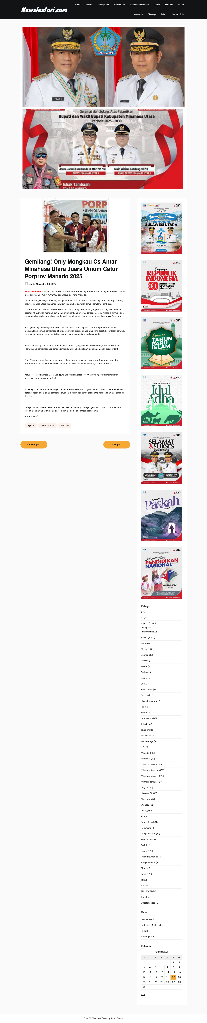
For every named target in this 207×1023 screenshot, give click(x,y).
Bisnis (144, 643)
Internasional (147, 632)
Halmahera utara (149, 701)
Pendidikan (146, 839)
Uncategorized (148, 903)
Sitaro (144, 868)
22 (173, 977)
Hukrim (144, 707)
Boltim (144, 666)
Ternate (144, 885)
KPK (143, 747)
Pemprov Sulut (178, 14)
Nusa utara (146, 799)
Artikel (157, 5)
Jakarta (144, 724)
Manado (145, 753)
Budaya (144, 672)
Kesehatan (138, 14)
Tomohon (145, 897)
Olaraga (145, 811)
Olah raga (152, 14)
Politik (163, 14)
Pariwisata (146, 828)
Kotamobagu (147, 741)
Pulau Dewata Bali (150, 857)
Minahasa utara (47, 426)
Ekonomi (169, 5)
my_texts (145, 787)
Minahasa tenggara (150, 770)
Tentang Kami (103, 5)
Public (144, 851)
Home (77, 5)
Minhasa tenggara (150, 782)
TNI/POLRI (146, 891)
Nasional (65, 426)
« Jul (143, 994)
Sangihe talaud (148, 862)
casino (144, 678)
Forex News (147, 689)
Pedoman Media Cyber (139, 5)
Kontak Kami (119, 5)
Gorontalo (146, 695)
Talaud (144, 880)
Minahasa (146, 759)
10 (144, 972)
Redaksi (88, 5)
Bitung (144, 628)
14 (167, 972)
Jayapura (145, 730)
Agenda (30, 426)
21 (167, 977)
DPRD (144, 684)
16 (179, 972)
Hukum (181, 5)
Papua (144, 816)
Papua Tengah (148, 822)
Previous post (34, 444)
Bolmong (145, 655)
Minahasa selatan (149, 764)
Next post (117, 444)
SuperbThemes (117, 1018)
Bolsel (144, 661)
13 (142, 618)
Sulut (143, 874)
